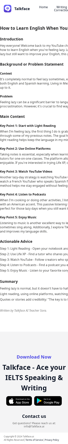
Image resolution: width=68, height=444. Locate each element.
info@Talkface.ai (34, 426)
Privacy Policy (52, 440)
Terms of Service (34, 440)
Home (43, 7)
